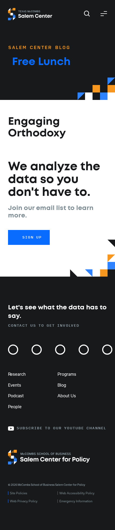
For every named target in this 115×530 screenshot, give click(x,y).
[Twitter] (37, 350)
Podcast (16, 395)
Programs (66, 374)
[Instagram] (13, 350)
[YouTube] (107, 350)
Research (17, 374)
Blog (61, 385)
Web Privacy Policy (23, 501)
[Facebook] (60, 350)
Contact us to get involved (43, 325)
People (15, 406)
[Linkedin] (84, 350)
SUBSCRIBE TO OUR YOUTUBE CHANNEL (61, 428)
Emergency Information (76, 501)
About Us (66, 395)
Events (14, 385)
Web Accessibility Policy (76, 493)
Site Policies (18, 493)
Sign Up (32, 237)
